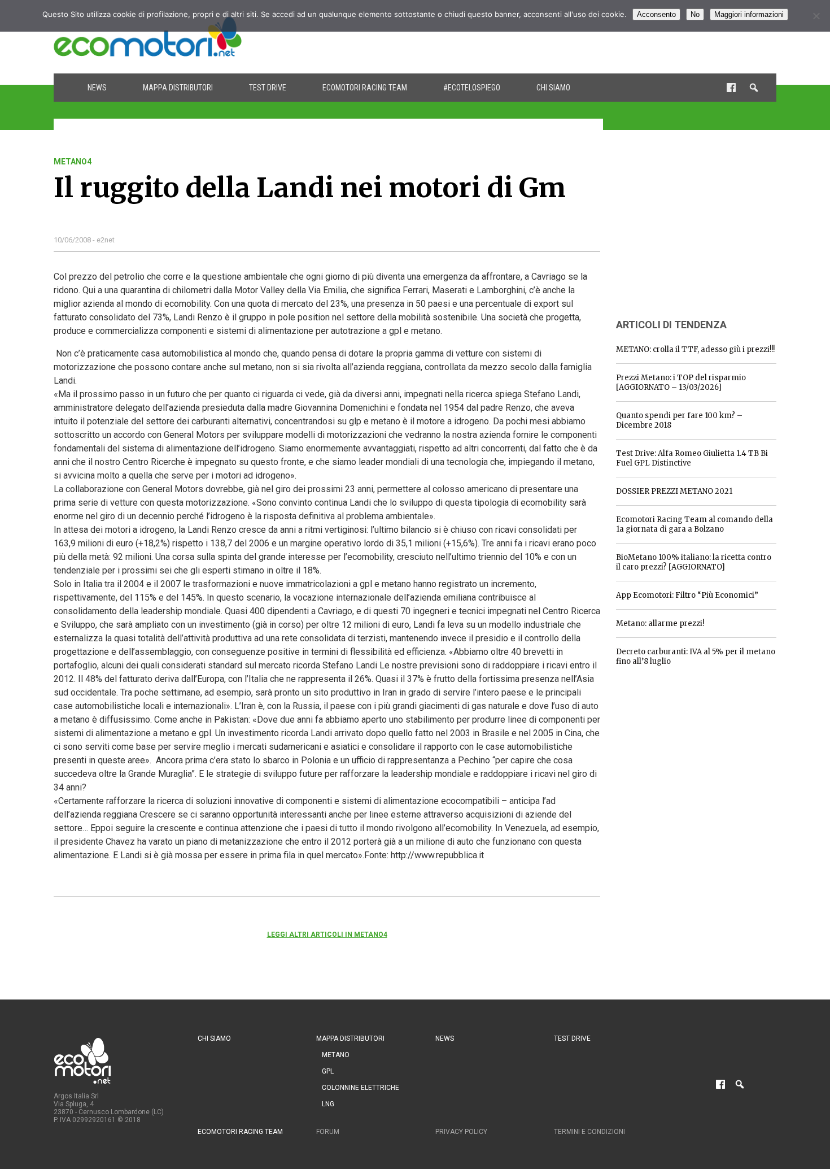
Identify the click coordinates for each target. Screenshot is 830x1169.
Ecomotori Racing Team (364, 87)
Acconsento (656, 14)
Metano (336, 1055)
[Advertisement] (570, 36)
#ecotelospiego (471, 87)
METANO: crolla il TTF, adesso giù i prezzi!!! (695, 349)
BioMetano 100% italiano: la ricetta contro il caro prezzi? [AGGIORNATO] (693, 562)
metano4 (72, 161)
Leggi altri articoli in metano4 (327, 934)
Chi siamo (553, 87)
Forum (327, 1132)
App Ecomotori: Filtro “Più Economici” (687, 595)
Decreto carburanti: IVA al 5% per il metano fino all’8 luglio (695, 656)
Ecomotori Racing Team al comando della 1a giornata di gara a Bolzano (694, 524)
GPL (328, 1071)
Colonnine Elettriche (360, 1088)
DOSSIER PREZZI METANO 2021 (674, 491)
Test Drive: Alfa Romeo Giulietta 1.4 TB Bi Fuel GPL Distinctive (692, 458)
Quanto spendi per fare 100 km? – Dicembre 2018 (679, 420)
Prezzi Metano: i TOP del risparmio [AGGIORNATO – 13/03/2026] (681, 382)
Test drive (267, 87)
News (97, 87)
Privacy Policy (461, 1132)
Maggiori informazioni (749, 14)
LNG (328, 1104)
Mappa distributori (178, 87)
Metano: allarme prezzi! (660, 623)
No (695, 14)
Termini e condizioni (589, 1132)
